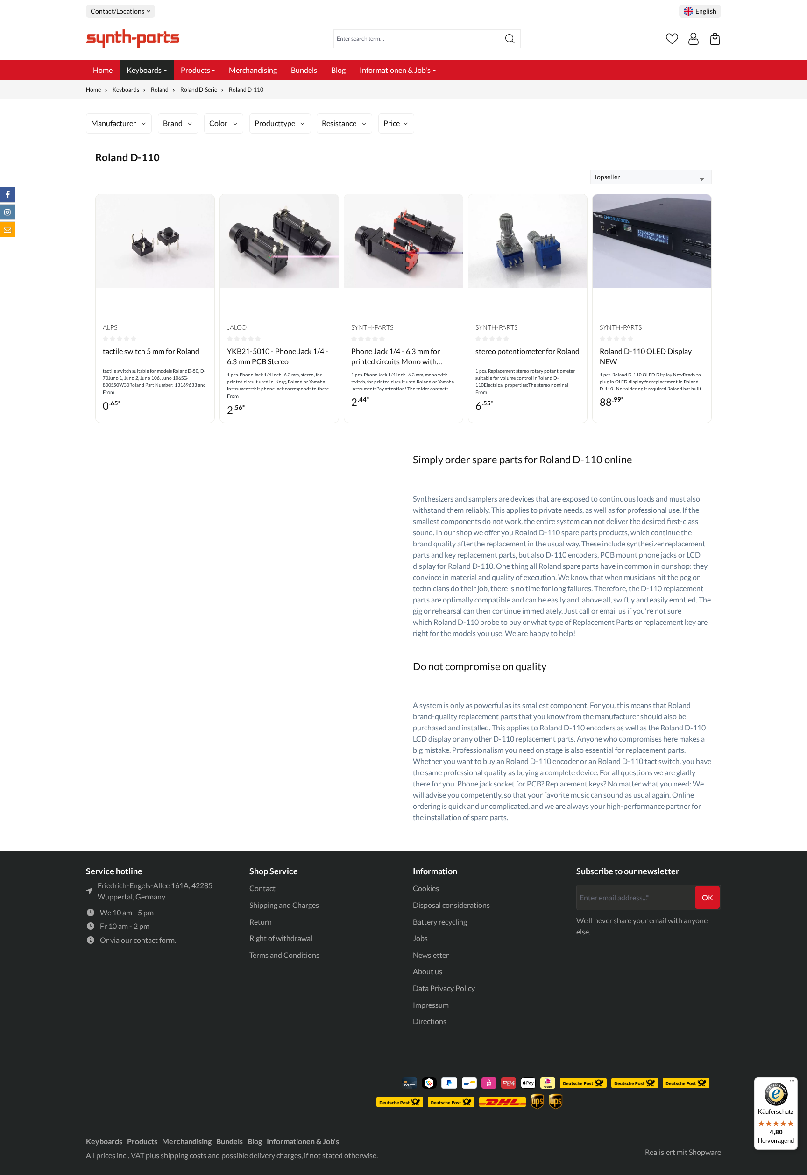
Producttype (275, 123)
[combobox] (416, 38)
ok (707, 897)
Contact (262, 888)
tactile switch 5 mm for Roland (151, 351)
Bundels (229, 1141)
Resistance (339, 123)
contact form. (155, 939)
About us (427, 971)
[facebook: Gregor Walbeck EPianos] (7, 194)
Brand (173, 123)
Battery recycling (440, 921)
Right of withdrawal (280, 938)
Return (260, 921)
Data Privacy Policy (444, 988)
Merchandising (187, 1141)
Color (218, 123)
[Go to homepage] (132, 38)
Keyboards (104, 1141)
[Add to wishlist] (205, 208)
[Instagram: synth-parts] (7, 212)
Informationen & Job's (303, 1141)
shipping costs (183, 1155)
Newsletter (431, 954)
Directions (429, 1021)
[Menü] (792, 1083)
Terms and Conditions (284, 954)
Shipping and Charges (284, 904)
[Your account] (693, 39)
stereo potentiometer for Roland (527, 351)
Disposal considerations (451, 904)
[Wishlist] (672, 39)
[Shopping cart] (715, 39)
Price (391, 123)
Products (142, 1141)
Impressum (431, 1004)
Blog (255, 1141)
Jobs (420, 938)
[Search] (510, 38)
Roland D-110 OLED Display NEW (646, 356)
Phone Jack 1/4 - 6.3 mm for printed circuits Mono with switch (395, 357)
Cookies (426, 888)
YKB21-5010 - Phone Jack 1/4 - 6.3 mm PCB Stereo (277, 356)
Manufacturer (113, 123)
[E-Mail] (7, 229)
